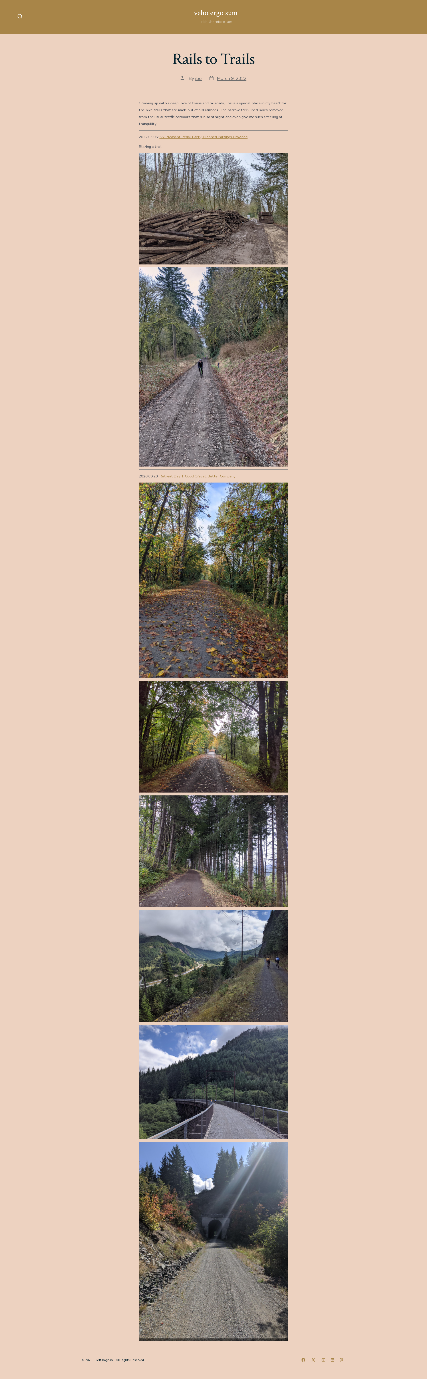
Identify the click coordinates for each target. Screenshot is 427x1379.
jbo (198, 78)
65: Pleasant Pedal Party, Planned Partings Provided (203, 136)
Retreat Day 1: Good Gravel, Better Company (197, 476)
